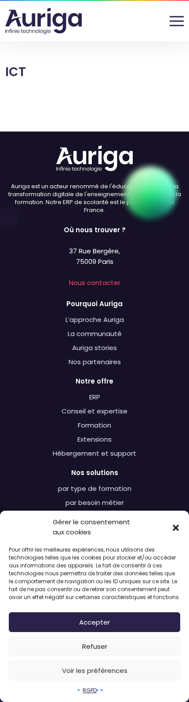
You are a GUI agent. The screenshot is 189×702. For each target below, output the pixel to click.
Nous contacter (94, 282)
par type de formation (94, 488)
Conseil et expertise (94, 411)
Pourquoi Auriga (94, 303)
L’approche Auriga (94, 319)
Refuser (94, 646)
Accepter (94, 622)
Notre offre (94, 381)
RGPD (90, 690)
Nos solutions (94, 472)
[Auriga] (43, 21)
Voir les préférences (94, 670)
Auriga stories (94, 347)
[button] (175, 527)
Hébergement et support (94, 453)
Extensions (94, 439)
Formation (94, 425)
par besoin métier (94, 502)
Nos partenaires (95, 361)
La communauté (95, 333)
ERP (94, 397)
